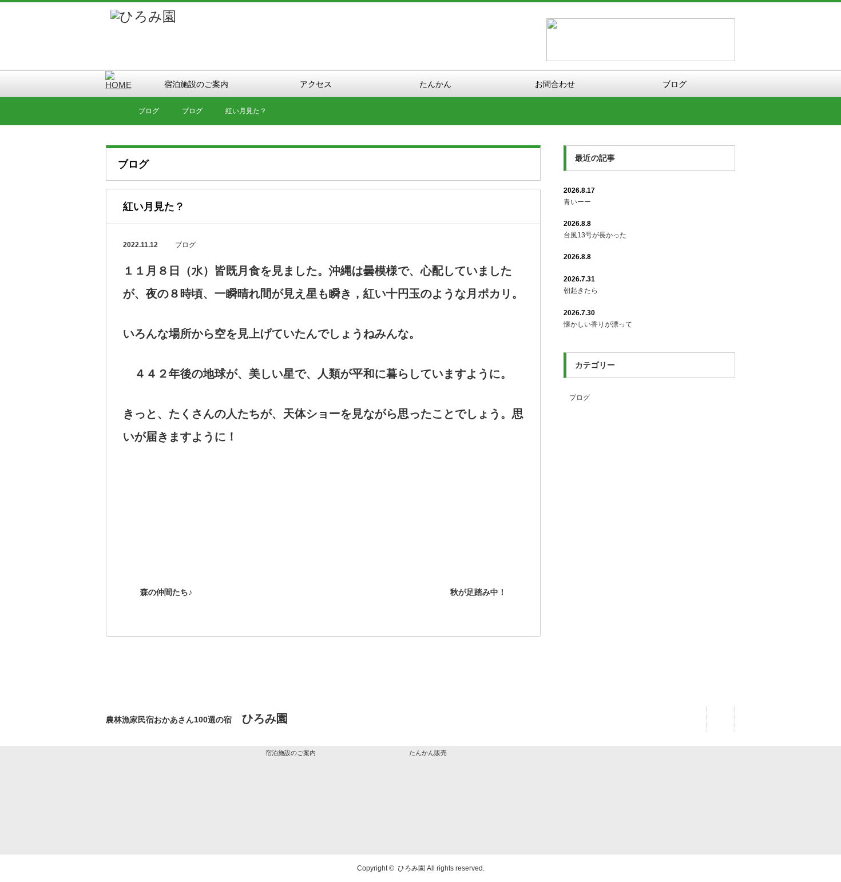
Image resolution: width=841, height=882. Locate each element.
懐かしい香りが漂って (598, 324)
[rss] (720, 719)
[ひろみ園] (143, 16)
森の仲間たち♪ (166, 592)
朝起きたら (581, 291)
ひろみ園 (411, 868)
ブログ (185, 245)
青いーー (577, 202)
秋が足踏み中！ (478, 592)
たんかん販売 (428, 752)
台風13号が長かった (595, 235)
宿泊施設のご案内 (290, 752)
